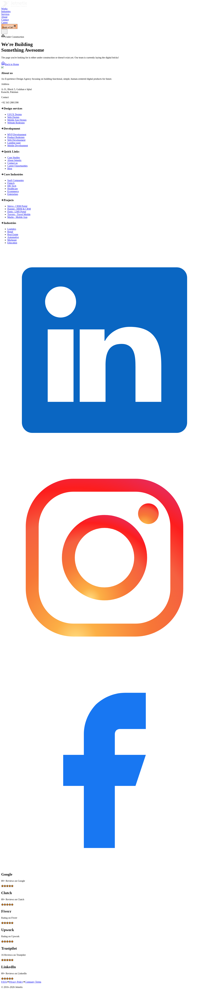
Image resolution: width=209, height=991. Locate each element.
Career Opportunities (17, 165)
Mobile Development (17, 145)
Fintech (11, 183)
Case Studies (13, 157)
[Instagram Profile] (104, 660)
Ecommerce (13, 191)
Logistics (11, 229)
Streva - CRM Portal (17, 206)
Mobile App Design (16, 120)
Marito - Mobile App (17, 217)
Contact (5, 19)
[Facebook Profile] (104, 868)
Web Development (16, 140)
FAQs (4, 982)
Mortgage (12, 240)
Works (4, 8)
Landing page (14, 142)
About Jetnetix (14, 160)
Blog (9, 168)
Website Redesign (16, 122)
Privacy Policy (16, 982)
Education (12, 242)
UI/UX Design (14, 114)
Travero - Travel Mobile (18, 214)
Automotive (13, 237)
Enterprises (12, 194)
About (4, 17)
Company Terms (33, 982)
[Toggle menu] (4, 31)
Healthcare (12, 188)
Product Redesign (15, 137)
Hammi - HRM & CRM (19, 209)
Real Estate (12, 234)
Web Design (13, 117)
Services (5, 14)
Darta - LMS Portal (16, 211)
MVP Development (16, 134)
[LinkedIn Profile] (104, 452)
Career (4, 22)
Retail (10, 231)
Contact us (12, 163)
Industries (6, 11)
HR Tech (11, 186)
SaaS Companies (15, 180)
